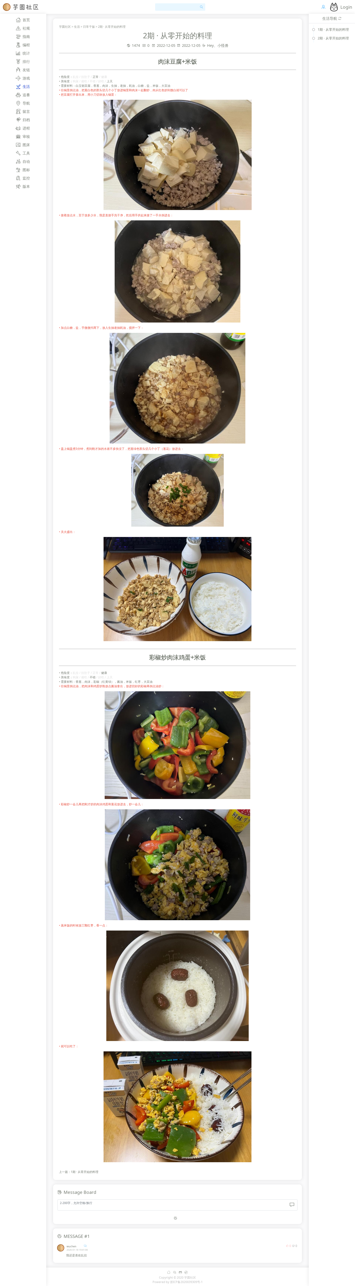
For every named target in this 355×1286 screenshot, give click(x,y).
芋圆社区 (65, 27)
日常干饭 (89, 27)
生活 (77, 27)
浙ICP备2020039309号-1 (186, 1282)
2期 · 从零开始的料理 (112, 27)
